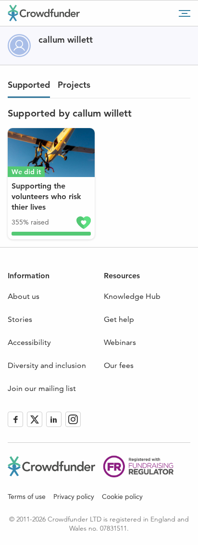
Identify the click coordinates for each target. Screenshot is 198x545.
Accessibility (29, 342)
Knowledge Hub (132, 296)
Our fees (119, 365)
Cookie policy (122, 496)
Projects (74, 84)
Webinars (120, 342)
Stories (20, 319)
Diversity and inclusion (47, 365)
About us (23, 296)
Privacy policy (73, 496)
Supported (29, 84)
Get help (119, 319)
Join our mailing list (42, 388)
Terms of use (27, 496)
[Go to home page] (44, 13)
